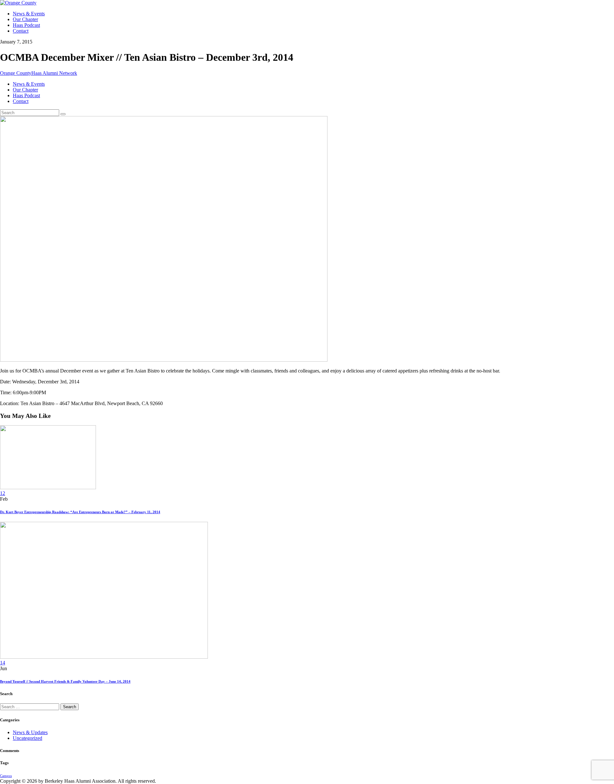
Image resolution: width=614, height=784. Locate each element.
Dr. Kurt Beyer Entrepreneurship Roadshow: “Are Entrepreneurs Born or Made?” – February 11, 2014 (80, 512)
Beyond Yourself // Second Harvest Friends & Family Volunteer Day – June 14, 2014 (65, 681)
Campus (6, 776)
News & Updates (30, 732)
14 (2, 662)
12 (2, 493)
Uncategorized (27, 738)
